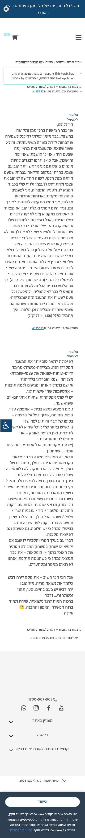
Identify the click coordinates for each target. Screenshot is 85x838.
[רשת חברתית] (61, 708)
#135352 (38, 91)
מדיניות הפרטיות (21, 831)
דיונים (60, 62)
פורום (49, 62)
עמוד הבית (74, 62)
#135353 (38, 328)
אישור (42, 802)
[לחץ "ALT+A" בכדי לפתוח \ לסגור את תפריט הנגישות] (6, 425)
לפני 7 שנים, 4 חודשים (40, 78)
